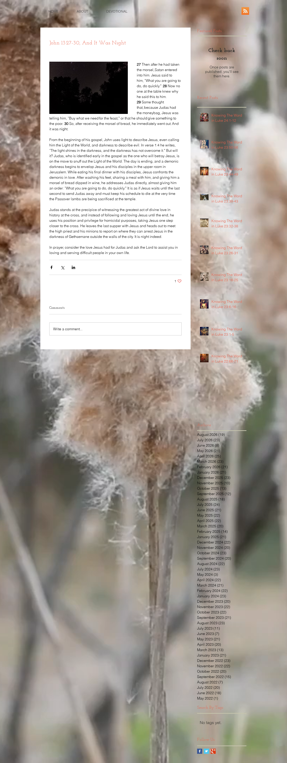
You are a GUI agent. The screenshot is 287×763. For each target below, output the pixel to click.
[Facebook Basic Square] (199, 751)
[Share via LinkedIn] (73, 267)
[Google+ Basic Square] (213, 751)
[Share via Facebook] (51, 267)
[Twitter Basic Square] (206, 751)
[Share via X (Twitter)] (62, 267)
